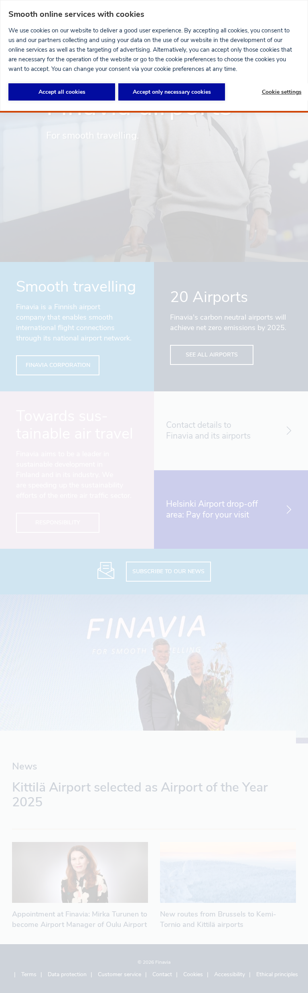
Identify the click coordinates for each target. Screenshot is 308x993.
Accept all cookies (61, 92)
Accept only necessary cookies (172, 92)
